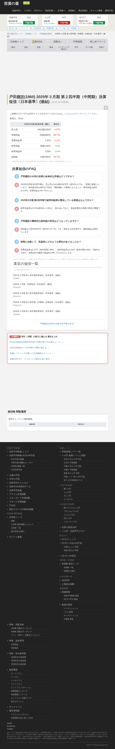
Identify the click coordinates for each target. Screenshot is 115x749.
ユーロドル (68, 499)
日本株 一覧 (16, 528)
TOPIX (12, 505)
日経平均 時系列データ (20, 486)
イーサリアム (16, 680)
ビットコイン (16, 673)
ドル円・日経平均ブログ (73, 531)
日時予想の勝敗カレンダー (22, 463)
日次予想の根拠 (17, 459)
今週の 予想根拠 (70, 470)
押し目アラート (98, 41)
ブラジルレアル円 (71, 511)
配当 (13, 47)
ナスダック (67, 576)
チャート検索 (96, 10)
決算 (26, 47)
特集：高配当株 (16, 624)
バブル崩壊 (68, 612)
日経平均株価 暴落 (71, 596)
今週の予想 (14, 475)
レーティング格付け (63, 48)
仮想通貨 (13, 669)
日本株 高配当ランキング (21, 628)
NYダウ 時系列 (69, 556)
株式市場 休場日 (17, 531)
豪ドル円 (67, 489)
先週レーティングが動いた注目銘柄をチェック (32, 353)
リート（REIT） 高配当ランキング (25, 635)
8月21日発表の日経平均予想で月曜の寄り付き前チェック (36, 342)
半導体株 (74, 28)
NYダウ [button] (37, 10)
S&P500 (65, 580)
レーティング (23, 28)
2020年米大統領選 (18, 661)
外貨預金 (14, 644)
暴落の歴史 (67, 604)
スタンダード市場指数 (19, 498)
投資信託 (14, 648)
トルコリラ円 (69, 515)
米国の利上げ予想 (71, 550)
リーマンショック (71, 608)
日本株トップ (17, 41)
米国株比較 (50, 28)
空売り (101, 47)
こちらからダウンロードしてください (80, 114)
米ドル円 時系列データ (73, 480)
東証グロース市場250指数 (21, 509)
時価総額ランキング (19, 691)
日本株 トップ (15, 517)
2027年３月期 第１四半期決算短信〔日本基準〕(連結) (37, 275)
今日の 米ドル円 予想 (72, 459)
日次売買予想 (16, 470)
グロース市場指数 (17, 501)
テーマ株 (62, 28)
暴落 (51, 47)
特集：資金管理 (16, 640)
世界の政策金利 (69, 527)
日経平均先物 (15, 490)
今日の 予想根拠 (70, 463)
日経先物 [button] (49, 10)
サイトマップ (15, 707)
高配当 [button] (56, 41)
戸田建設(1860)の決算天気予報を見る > (57, 324)
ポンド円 (67, 496)
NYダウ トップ (69, 539)
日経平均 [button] (16, 10)
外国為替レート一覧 (71, 451)
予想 (38, 47)
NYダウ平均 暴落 (71, 599)
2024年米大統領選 (18, 657)
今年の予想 (14, 479)
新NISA (37, 41)
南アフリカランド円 (72, 508)
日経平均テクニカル (18, 483)
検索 (13, 521)
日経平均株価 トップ (19, 451)
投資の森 (11, 3)
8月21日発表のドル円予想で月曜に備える (29, 348)
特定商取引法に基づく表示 (22, 718)
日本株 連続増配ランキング (22, 524)
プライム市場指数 (17, 494)
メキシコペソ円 (70, 522)
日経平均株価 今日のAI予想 (22, 455)
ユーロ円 (67, 492)
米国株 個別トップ (70, 563)
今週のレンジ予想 (71, 547)
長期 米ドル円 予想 (71, 473)
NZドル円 (68, 518)
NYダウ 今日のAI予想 (72, 543)
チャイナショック (71, 615)
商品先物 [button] (82, 10)
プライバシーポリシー (20, 714)
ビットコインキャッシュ (21, 687)
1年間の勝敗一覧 (18, 466)
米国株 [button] (71, 10)
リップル (14, 677)
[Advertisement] (57, 72)
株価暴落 (66, 592)
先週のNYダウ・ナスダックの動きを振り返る (31, 359)
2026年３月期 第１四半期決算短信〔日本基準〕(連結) (37, 311)
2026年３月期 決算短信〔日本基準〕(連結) (32, 284)
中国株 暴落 (68, 619)
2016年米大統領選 (18, 664)
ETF (76, 47)
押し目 (26, 3)
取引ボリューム (17, 701)
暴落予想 (109, 10)
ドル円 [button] (27, 10)
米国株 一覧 (68, 567)
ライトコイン (16, 684)
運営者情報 (14, 710)
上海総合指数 (68, 584)
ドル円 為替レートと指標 (73, 455)
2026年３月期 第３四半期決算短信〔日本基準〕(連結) (37, 293)
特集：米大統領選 (17, 653)
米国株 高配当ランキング (21, 632)
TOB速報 (77, 41)
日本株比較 (37, 28)
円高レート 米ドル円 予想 (74, 477)
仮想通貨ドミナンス (19, 694)
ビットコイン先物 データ (21, 698)
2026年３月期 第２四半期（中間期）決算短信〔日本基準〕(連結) (41, 302)
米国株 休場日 (69, 571)
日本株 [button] (61, 10)
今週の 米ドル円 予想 (72, 466)
